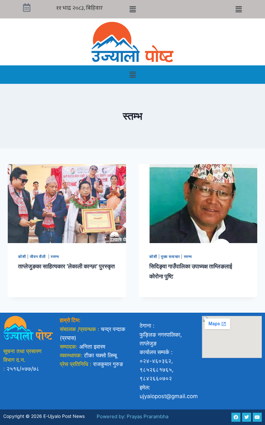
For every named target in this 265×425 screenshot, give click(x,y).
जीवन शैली (38, 256)
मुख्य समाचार (170, 256)
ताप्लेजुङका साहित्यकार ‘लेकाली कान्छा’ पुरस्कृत (66, 266)
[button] (132, 9)
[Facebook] (235, 417)
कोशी (22, 256)
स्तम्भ (55, 256)
